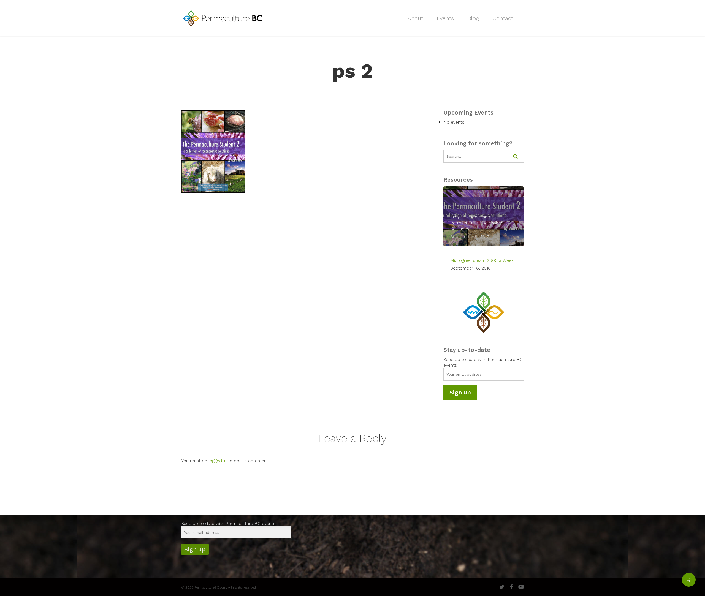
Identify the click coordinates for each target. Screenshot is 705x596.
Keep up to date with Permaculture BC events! (228, 523)
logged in (217, 460)
